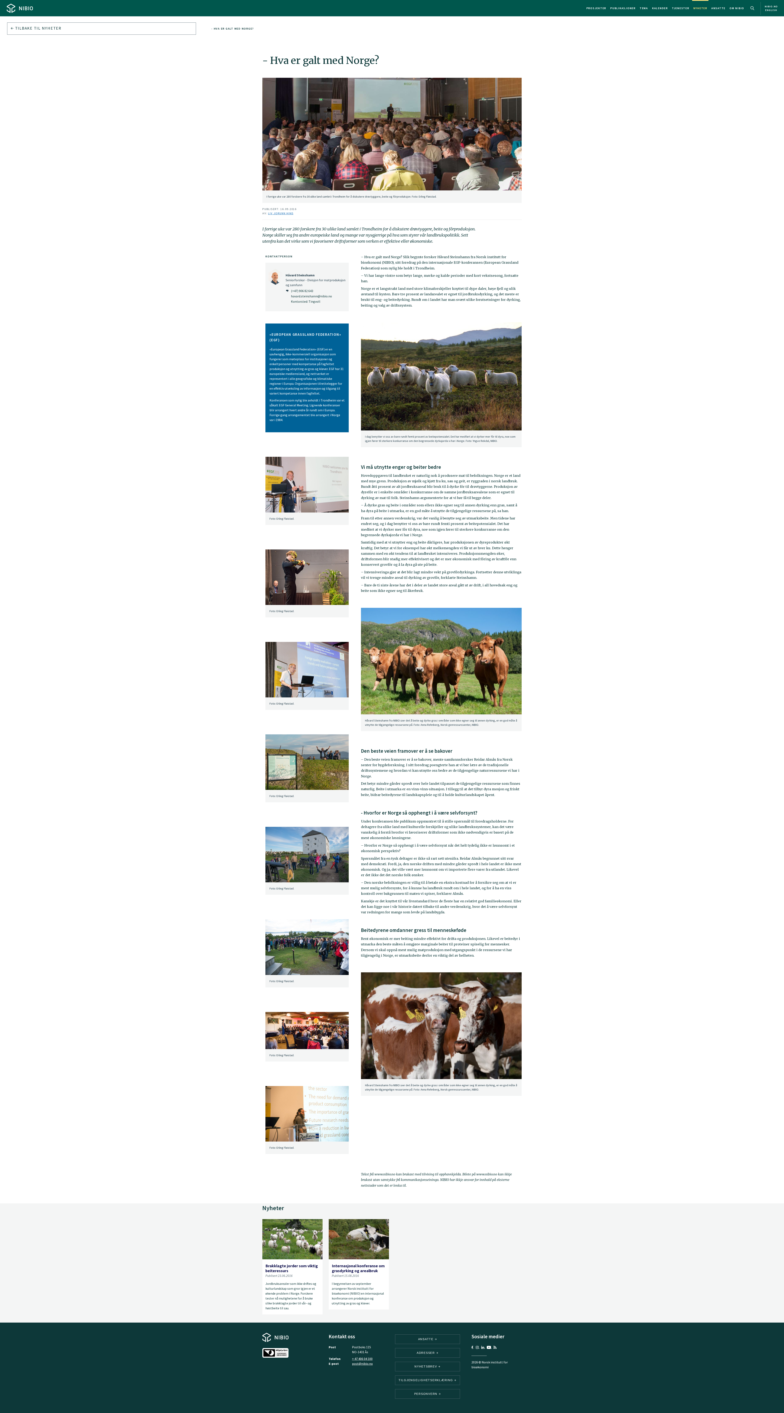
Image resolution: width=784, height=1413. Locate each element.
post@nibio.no (362, 1364)
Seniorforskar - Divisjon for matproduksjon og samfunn (315, 280)
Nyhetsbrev (426, 1366)
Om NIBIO (736, 8)
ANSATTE (426, 1339)
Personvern (426, 1393)
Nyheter (700, 8)
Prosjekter (596, 8)
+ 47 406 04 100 (362, 1359)
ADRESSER (426, 1352)
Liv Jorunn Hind (280, 213)
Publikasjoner (623, 8)
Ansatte (718, 8)
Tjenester (680, 8)
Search (752, 8)
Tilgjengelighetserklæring (426, 1380)
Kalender (660, 8)
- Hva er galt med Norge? (232, 28)
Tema (644, 8)
